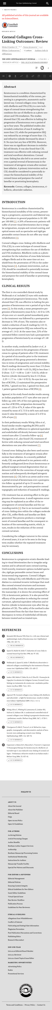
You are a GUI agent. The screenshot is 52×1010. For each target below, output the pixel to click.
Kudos (10, 970)
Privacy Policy (30, 1005)
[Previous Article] (48, 68)
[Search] (47, 3)
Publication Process (15, 904)
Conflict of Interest (15, 922)
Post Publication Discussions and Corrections (25, 933)
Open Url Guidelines (15, 824)
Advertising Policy (15, 966)
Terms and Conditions (14, 1005)
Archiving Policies (14, 835)
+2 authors (28, 50)
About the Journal (14, 806)
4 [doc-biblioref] (40, 389)
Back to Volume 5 (10, 10)
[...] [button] (41, 47)
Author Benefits (14, 842)
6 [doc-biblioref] (41, 435)
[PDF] (42, 68)
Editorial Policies (14, 882)
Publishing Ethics (14, 936)
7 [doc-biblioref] (39, 445)
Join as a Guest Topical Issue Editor (21, 958)
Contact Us (41, 1005)
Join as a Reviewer (14, 955)
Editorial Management (16, 878)
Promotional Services (16, 973)
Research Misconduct (16, 940)
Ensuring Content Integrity (18, 886)
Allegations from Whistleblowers (20, 918)
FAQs (10, 817)
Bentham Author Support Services (20, 846)
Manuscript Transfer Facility (18, 864)
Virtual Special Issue (15, 896)
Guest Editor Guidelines (17, 893)
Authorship (12, 849)
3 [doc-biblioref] (8, 308)
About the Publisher (15, 809)
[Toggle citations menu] (15, 645)
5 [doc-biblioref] (15, 417)
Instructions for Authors (17, 860)
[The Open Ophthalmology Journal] (26, 990)
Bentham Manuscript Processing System (23, 853)
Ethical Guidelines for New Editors (20, 889)
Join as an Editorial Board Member (20, 951)
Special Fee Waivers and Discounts (21, 867)
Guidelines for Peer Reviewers (19, 907)
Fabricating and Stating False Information (23, 925)
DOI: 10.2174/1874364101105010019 (34, 62)
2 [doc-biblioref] (15, 265)
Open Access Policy (15, 820)
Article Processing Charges (18, 838)
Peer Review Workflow (16, 900)
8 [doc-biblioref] (15, 476)
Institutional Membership (17, 857)
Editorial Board (13, 813)
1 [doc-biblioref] (15, 221)
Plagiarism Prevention (16, 929)
